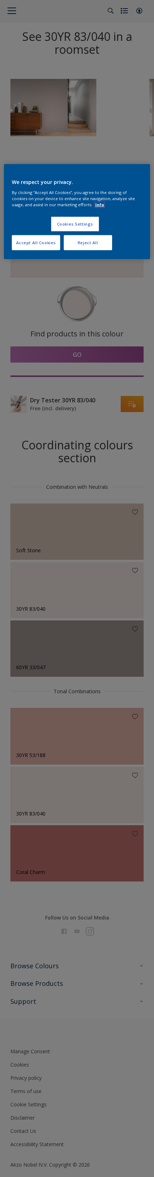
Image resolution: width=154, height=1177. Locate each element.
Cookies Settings (75, 224)
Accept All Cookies (36, 242)
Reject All (88, 242)
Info (99, 204)
